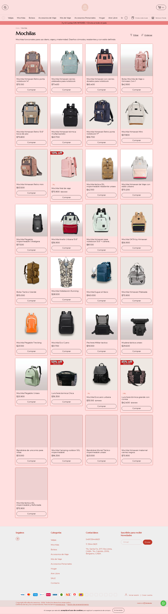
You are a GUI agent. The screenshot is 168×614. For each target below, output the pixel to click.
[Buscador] (5, 7)
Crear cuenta (147, 595)
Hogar (102, 18)
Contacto (55, 583)
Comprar (31, 90)
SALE (53, 578)
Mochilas (21, 18)
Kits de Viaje (65, 18)
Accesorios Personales (85, 18)
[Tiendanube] (144, 603)
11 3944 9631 (91, 544)
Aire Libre (112, 18)
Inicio (17, 28)
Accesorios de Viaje (47, 18)
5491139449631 (93, 539)
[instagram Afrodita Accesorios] (17, 539)
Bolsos (32, 18)
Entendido (118, 610)
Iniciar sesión (134, 595)
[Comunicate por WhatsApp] (163, 603)
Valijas (10, 18)
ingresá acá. (60, 604)
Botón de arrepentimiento (78, 604)
